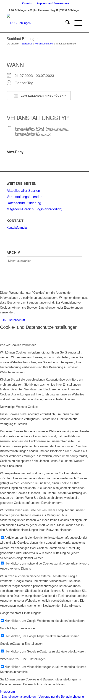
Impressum (7, 691)
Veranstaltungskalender (24, 197)
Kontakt (27, 3)
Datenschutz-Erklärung (24, 203)
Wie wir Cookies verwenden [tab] (18, 345)
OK (4, 320)
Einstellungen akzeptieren (19, 696)
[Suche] (65, 23)
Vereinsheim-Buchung (33, 133)
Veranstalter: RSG (29, 128)
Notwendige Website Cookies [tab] (19, 406)
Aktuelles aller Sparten (23, 190)
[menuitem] (27, 3)
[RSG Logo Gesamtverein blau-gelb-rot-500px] (37, 23)
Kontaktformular (17, 227)
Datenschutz (17, 320)
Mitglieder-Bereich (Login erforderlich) (34, 209)
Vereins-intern (57, 128)
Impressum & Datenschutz (53, 3)
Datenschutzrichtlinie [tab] (14, 672)
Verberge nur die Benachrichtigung (61, 696)
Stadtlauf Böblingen (23, 39)
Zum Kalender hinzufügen (42, 95)
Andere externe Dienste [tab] (15, 568)
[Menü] (76, 23)
